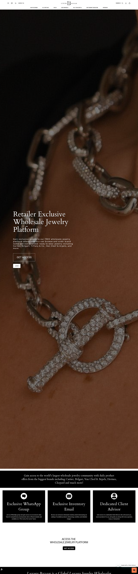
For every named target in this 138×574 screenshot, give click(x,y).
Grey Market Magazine (92, 7)
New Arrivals (64, 7)
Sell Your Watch (77, 7)
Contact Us (21, 3)
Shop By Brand (34, 7)
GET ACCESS (24, 257)
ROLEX (55, 7)
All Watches (45, 7)
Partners (105, 7)
